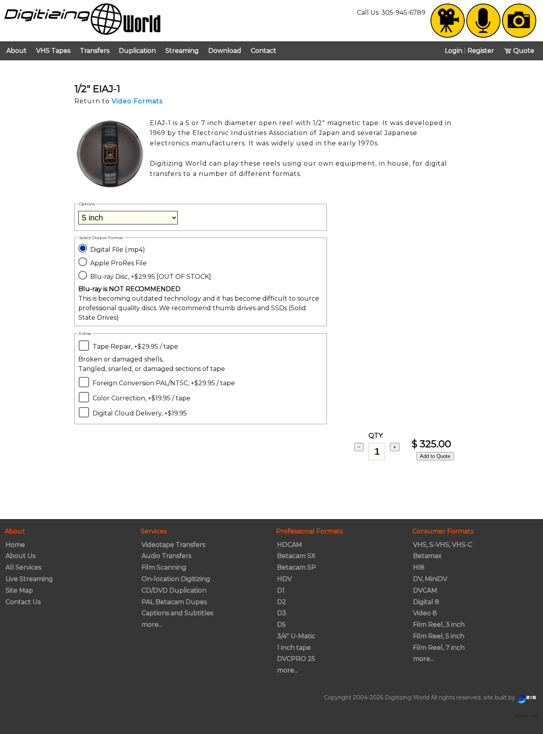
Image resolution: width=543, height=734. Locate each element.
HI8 (419, 567)
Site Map (19, 590)
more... (152, 624)
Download (224, 50)
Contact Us (23, 602)
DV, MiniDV (430, 579)
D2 (281, 602)
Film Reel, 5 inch (438, 636)
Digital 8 (426, 602)
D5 (281, 624)
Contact (263, 50)
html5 (521, 716)
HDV (284, 579)
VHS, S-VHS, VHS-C (442, 545)
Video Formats (137, 101)
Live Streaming (29, 579)
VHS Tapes (53, 50)
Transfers (94, 50)
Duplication (137, 50)
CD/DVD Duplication (174, 590)
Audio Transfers (166, 556)
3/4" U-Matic (296, 636)
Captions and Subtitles (177, 613)
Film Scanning (164, 567)
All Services (23, 567)
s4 (535, 716)
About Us (20, 556)
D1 (281, 590)
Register (480, 50)
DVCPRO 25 (296, 659)
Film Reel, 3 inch (439, 624)
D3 (281, 613)
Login (453, 50)
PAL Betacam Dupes (174, 602)
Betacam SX (296, 556)
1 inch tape (294, 647)
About (16, 50)
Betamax (427, 556)
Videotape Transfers (173, 545)
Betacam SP (296, 567)
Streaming (182, 50)
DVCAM (425, 590)
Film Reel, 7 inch (439, 647)
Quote (523, 50)
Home (15, 545)
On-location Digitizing (176, 579)
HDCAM (289, 545)
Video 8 (425, 613)
